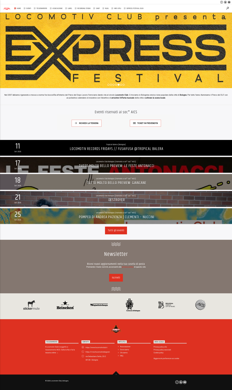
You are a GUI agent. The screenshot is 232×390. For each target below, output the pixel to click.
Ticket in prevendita (147, 123)
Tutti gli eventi (116, 230)
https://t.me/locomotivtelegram (98, 352)
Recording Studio (84, 8)
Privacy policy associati (162, 350)
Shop (98, 8)
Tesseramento (42, 8)
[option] (31, 305)
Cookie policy (158, 353)
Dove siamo (124, 350)
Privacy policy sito (160, 347)
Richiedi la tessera (88, 123)
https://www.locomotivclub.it (96, 347)
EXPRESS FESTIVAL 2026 (135, 8)
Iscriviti (116, 278)
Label (70, 8)
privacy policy (128, 267)
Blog (107, 8)
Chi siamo (124, 353)
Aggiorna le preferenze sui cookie (166, 358)
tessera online (50, 353)
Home (19, 8)
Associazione (58, 8)
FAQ (121, 356)
